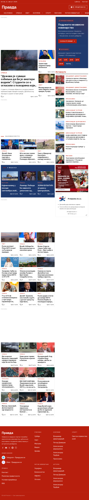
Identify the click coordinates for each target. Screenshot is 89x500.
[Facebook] (3, 448)
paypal (68, 64)
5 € (60, 60)
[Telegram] (13, 448)
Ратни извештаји (72, 13)
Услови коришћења (9, 480)
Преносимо (57, 459)
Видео (37, 447)
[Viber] (16, 448)
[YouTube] (6, 448)
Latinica (77, 1)
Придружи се (80, 7)
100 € (61, 63)
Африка (37, 476)
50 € (77, 60)
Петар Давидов (59, 442)
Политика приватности (11, 476)
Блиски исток (40, 472)
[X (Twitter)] (9, 448)
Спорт (48, 13)
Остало (37, 479)
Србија (19, 13)
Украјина (38, 468)
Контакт (85, 1)
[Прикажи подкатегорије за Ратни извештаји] (81, 13)
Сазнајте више (66, 41)
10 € (65, 60)
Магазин (58, 13)
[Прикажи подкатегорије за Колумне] (42, 13)
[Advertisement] (28, 34)
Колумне (36, 13)
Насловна (8, 13)
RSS (3, 483)
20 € (71, 60)
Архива (37, 451)
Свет (27, 13)
